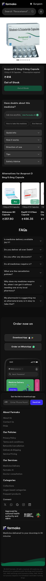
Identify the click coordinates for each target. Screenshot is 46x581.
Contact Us (8, 422)
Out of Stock (23, 88)
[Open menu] (41, 11)
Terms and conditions (13, 442)
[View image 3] (23, 59)
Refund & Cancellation (13, 446)
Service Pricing (10, 454)
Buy (15, 202)
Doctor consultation (12, 474)
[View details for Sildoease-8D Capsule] (11, 194)
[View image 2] (20, 59)
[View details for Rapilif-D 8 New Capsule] (30, 194)
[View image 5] (27, 59)
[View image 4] (25, 59)
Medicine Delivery (11, 466)
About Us (7, 418)
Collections (8, 486)
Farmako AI (8, 470)
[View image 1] (17, 59)
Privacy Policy (9, 438)
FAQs (5, 426)
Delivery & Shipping (12, 450)
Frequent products (12, 494)
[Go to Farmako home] (9, 4)
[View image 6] (29, 59)
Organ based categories (14, 490)
